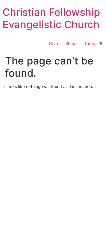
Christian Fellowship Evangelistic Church (51, 18)
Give (53, 43)
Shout (71, 43)
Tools (89, 43)
